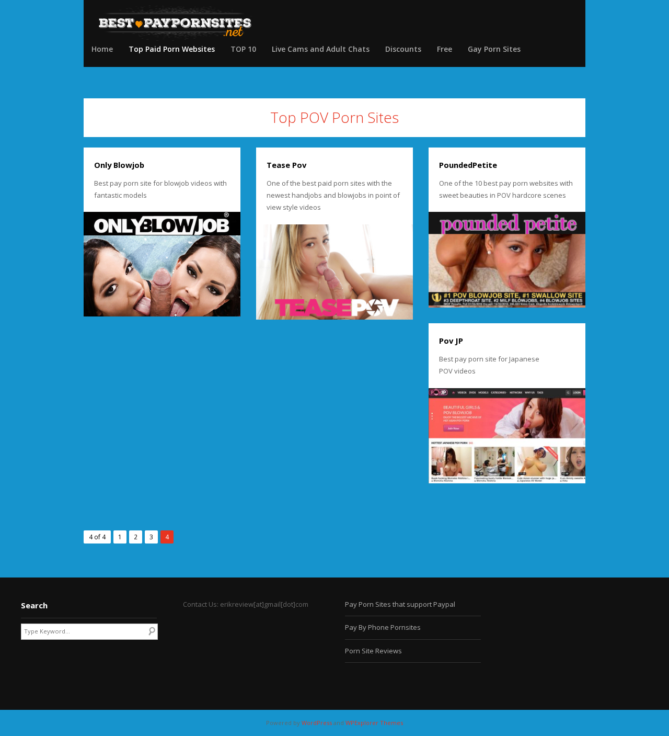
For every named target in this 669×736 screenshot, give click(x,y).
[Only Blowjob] (162, 264)
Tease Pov (286, 165)
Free (444, 49)
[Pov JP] (507, 435)
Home (102, 49)
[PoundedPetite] (507, 260)
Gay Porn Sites (494, 49)
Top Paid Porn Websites (172, 49)
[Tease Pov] (334, 272)
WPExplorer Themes (374, 723)
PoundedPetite (468, 165)
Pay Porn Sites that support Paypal (400, 604)
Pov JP (451, 340)
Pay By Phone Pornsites (383, 627)
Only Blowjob (119, 165)
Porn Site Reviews (373, 650)
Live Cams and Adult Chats (321, 49)
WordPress (317, 723)
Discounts (403, 49)
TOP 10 (243, 49)
